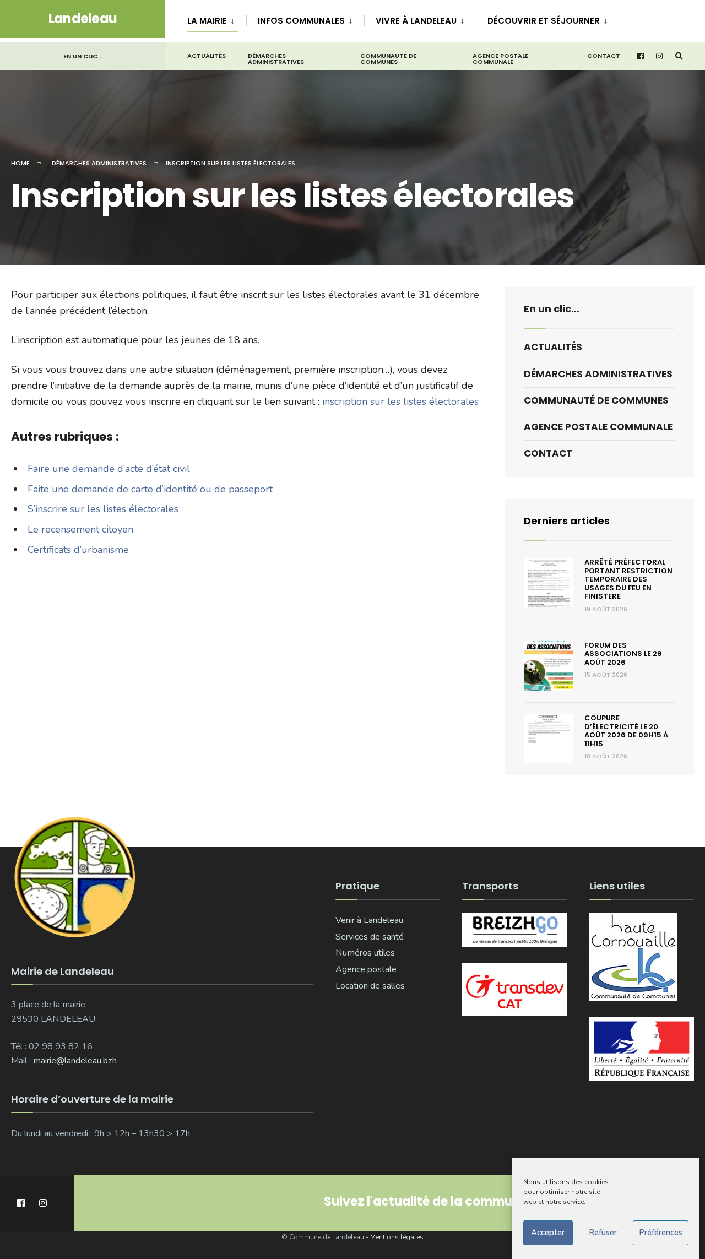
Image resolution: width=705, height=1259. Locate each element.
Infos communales (301, 20)
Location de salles (370, 986)
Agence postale (366, 969)
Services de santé (369, 937)
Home (20, 163)
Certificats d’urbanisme (78, 549)
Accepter (548, 1233)
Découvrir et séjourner (543, 20)
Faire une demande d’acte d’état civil (109, 468)
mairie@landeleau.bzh (75, 1061)
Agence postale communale (500, 58)
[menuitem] (216, 18)
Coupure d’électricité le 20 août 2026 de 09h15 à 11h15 (626, 731)
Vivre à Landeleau (416, 20)
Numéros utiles (365, 953)
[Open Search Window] (679, 56)
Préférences (660, 1233)
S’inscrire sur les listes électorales (103, 508)
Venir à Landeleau (369, 920)
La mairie (207, 20)
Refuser (603, 1233)
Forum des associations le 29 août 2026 (623, 654)
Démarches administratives (276, 58)
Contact (603, 55)
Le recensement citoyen (80, 529)
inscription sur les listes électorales (400, 401)
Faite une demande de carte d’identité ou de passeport (150, 489)
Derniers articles (567, 521)
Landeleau (82, 18)
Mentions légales (397, 1237)
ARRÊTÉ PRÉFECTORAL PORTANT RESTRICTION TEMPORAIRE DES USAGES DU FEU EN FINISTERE (628, 579)
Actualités (206, 55)
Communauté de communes (388, 58)
